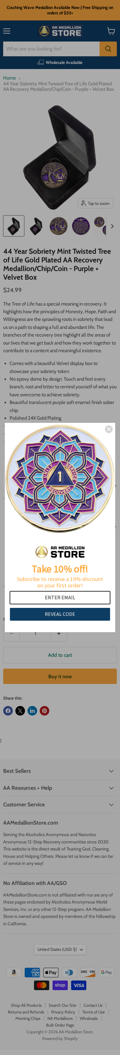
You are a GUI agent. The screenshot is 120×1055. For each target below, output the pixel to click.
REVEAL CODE (60, 614)
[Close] (109, 429)
